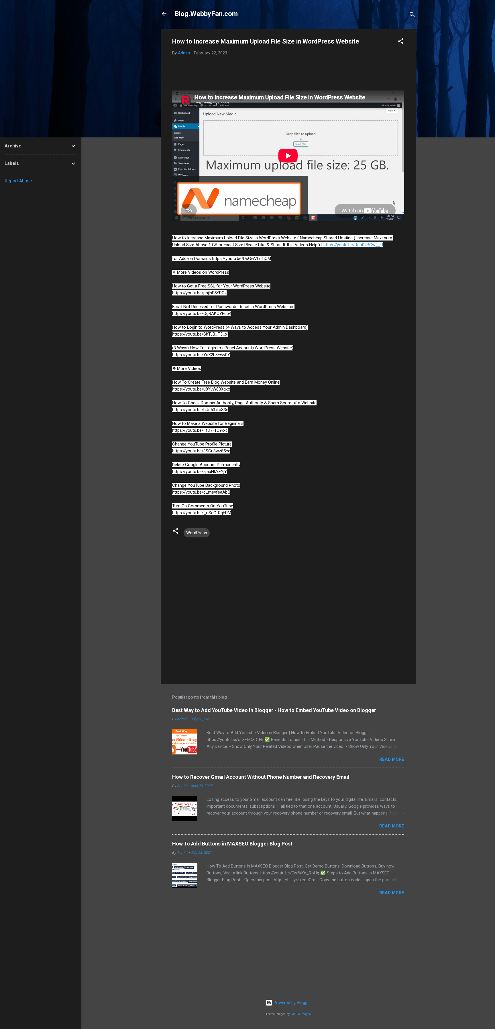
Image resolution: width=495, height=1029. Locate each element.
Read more (391, 759)
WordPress (196, 532)
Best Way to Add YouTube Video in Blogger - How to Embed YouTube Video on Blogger (274, 710)
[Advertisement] (288, 950)
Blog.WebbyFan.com (206, 14)
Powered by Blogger (291, 1002)
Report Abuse (18, 181)
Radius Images (300, 1014)
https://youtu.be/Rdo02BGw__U (353, 244)
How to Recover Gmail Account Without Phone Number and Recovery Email (260, 777)
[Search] (412, 15)
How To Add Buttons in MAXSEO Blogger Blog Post (232, 844)
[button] (400, 42)
